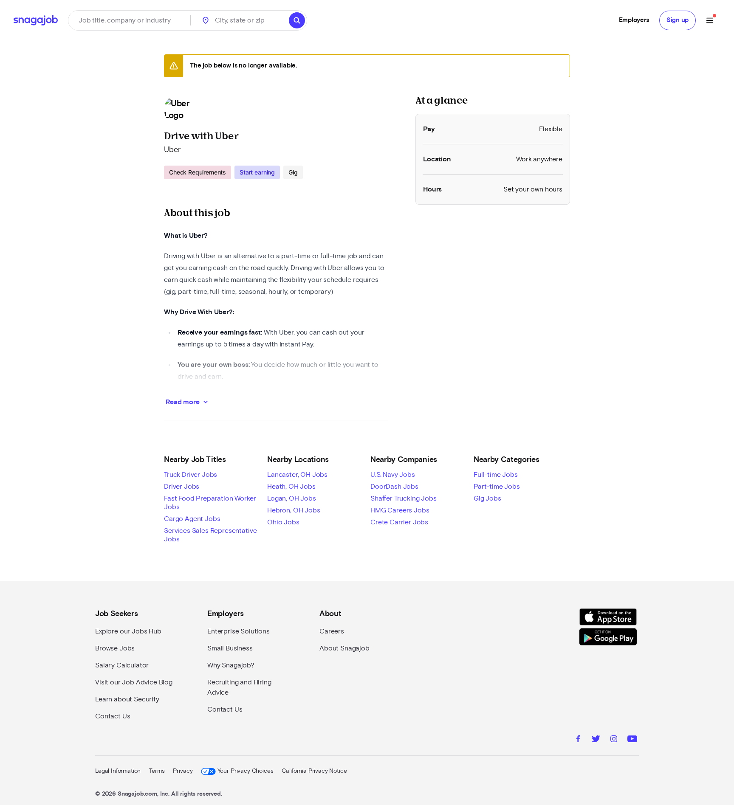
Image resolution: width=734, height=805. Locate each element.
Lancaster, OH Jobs (297, 474)
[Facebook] (578, 740)
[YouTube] (632, 740)
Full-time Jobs (496, 474)
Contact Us (112, 716)
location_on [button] (205, 20)
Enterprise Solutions (238, 631)
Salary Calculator (122, 665)
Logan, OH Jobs (291, 498)
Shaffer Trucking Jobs (403, 498)
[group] (233, 172)
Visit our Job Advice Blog (133, 682)
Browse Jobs (115, 648)
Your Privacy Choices (245, 771)
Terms (156, 771)
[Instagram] (613, 740)
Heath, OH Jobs (291, 486)
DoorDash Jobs (394, 486)
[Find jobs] (297, 20)
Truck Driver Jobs (190, 474)
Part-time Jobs (497, 486)
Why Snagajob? (230, 665)
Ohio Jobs (283, 522)
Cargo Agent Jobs (192, 518)
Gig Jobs (487, 498)
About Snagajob (344, 648)
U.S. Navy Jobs (392, 474)
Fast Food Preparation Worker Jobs (210, 502)
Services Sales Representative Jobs (210, 535)
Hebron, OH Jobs (293, 510)
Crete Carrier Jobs (399, 522)
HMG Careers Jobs (399, 510)
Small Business (230, 648)
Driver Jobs (181, 486)
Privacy (182, 771)
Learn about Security (127, 699)
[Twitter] (596, 740)
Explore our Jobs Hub (128, 631)
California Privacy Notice (314, 771)
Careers (331, 631)
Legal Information (118, 771)
